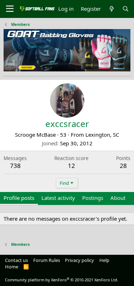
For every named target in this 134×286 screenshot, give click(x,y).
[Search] (126, 8)
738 (15, 165)
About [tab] (117, 197)
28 (123, 165)
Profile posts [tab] (19, 197)
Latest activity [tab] (58, 197)
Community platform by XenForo (61, 279)
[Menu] (9, 9)
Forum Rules (46, 260)
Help (104, 260)
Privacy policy (79, 260)
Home (11, 266)
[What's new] (111, 8)
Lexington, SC (102, 134)
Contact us (16, 260)
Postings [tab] (92, 197)
